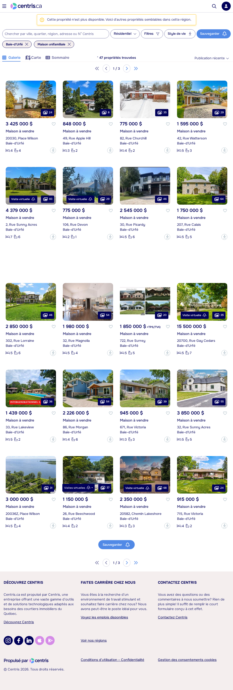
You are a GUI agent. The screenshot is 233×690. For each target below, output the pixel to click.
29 (222, 112)
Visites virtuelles (74, 488)
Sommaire (60, 57)
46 (165, 199)
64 (222, 199)
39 (165, 401)
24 (50, 112)
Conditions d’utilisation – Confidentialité (112, 660)
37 (107, 487)
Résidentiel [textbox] (122, 34)
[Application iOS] (39, 640)
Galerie (14, 57)
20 (165, 315)
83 (50, 199)
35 (165, 112)
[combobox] (55, 33)
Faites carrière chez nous (108, 582)
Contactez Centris (177, 582)
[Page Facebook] (18, 640)
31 (51, 488)
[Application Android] (50, 640)
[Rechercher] (214, 6)
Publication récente (210, 58)
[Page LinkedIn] (29, 640)
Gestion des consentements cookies (187, 660)
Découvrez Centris (23, 582)
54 (107, 315)
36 (50, 401)
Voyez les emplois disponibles (104, 617)
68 (165, 488)
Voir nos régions (94, 640)
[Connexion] (226, 6)
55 (222, 401)
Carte (36, 57)
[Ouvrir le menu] (4, 6)
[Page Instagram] (8, 640)
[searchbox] (53, 34)
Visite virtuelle (20, 199)
